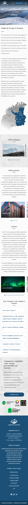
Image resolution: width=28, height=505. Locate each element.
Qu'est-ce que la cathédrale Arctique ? (13, 328)
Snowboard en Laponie (14, 463)
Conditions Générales (6, 503)
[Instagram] (14, 494)
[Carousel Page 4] (16, 220)
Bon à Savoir (14, 483)
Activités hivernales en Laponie (14, 455)
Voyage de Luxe (14, 475)
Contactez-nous (19, 3)
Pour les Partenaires (14, 485)
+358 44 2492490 (17, 434)
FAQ (14, 488)
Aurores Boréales (7, 288)
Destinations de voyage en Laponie (14, 450)
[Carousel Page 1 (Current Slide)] (11, 220)
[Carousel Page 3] (14, 220)
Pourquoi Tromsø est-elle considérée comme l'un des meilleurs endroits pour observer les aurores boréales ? (13, 318)
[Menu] (25, 3)
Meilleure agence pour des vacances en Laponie (14, 448)
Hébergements (14, 472)
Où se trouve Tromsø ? (9, 310)
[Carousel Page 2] (13, 220)
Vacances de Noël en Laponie (14, 461)
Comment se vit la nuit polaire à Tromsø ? (11, 351)
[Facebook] (11, 494)
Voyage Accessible (14, 478)
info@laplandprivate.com (15, 436)
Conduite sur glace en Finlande (14, 457)
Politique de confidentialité (20, 503)
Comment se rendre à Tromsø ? (11, 344)
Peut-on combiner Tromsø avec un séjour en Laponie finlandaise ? (12, 337)
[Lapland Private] (4, 3)
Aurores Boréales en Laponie (14, 453)
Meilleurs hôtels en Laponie (14, 459)
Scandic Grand (6, 213)
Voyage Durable (14, 480)
